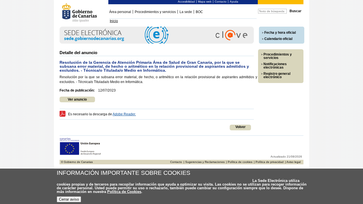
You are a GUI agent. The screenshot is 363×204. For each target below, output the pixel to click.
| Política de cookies (239, 161)
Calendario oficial (278, 39)
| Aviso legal (293, 161)
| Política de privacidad (269, 161)
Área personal (120, 12)
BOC (199, 12)
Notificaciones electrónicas (275, 65)
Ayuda (234, 1)
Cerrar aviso (69, 199)
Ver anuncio (77, 99)
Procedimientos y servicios (155, 12)
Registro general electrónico (276, 75)
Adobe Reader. (124, 114)
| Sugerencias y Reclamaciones (204, 161)
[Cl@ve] (157, 42)
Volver (240, 127)
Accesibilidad (186, 1)
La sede (186, 12)
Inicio (114, 21)
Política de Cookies (124, 192)
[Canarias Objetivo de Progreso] (80, 154)
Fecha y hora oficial (280, 32)
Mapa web (205, 1)
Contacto (221, 1)
